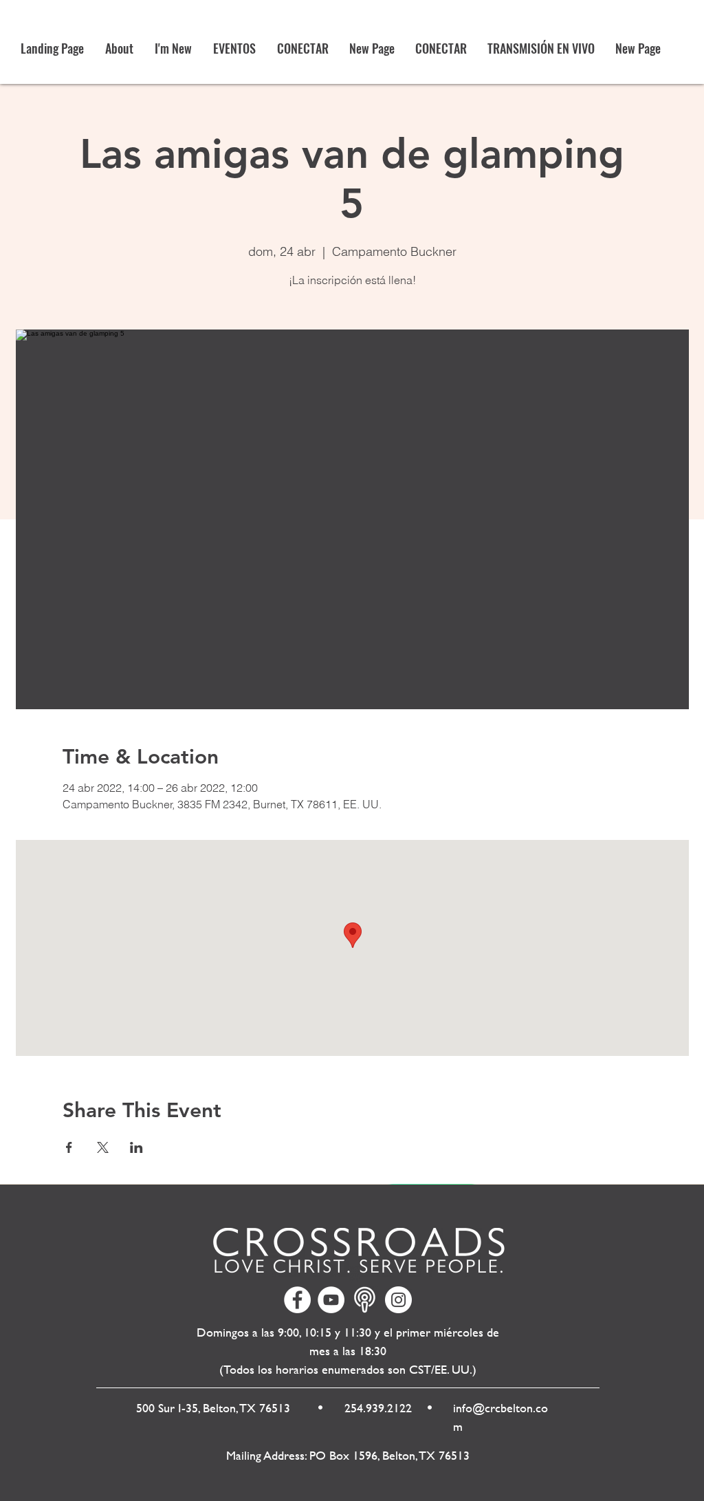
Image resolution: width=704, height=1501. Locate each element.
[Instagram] (398, 1299)
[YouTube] (331, 1299)
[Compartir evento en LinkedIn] (136, 1147)
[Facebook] (297, 1299)
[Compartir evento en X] (102, 1147)
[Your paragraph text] (364, 1299)
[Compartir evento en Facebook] (69, 1147)
